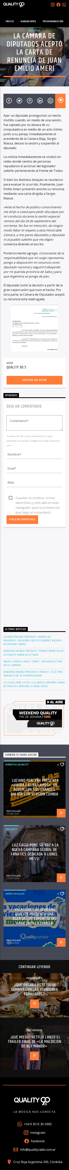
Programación (53, 21)
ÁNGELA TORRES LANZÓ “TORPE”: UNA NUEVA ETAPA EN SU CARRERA (33, 663)
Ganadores (28, 21)
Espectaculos (15, 893)
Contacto (34, 34)
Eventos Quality (17, 764)
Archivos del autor (34, 380)
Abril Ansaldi (13, 811)
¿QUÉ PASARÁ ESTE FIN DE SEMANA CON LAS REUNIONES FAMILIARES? (34, 990)
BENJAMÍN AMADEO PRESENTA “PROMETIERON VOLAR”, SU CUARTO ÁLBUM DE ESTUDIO (34, 652)
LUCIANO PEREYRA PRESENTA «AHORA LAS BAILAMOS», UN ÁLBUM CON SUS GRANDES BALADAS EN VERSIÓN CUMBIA (32, 640)
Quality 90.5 (16, 367)
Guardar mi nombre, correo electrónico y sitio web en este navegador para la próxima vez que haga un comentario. (38, 498)
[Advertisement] (34, 578)
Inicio (10, 21)
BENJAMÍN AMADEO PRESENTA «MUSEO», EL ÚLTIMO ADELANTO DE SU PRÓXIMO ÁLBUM (32, 673)
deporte (11, 829)
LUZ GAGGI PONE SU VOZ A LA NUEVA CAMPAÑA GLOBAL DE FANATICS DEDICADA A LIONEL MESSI (34, 684)
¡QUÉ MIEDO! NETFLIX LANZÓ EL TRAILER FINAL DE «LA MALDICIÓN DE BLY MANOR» (34, 1042)
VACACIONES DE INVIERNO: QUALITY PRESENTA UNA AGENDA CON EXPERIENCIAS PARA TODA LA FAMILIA (34, 916)
